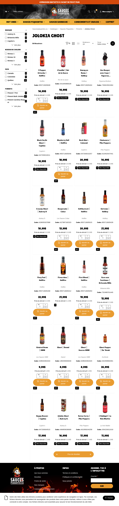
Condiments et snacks (86, 22)
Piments (79, 29)
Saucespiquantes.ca (39, 29)
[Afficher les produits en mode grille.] (73, 43)
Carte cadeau (18, 11)
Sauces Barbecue (58, 22)
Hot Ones (11, 22)
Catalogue (54, 29)
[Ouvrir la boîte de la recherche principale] (89, 11)
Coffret (110, 22)
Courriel (94, 476)
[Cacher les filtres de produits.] (68, 43)
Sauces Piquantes (33, 22)
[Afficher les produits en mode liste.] (78, 43)
